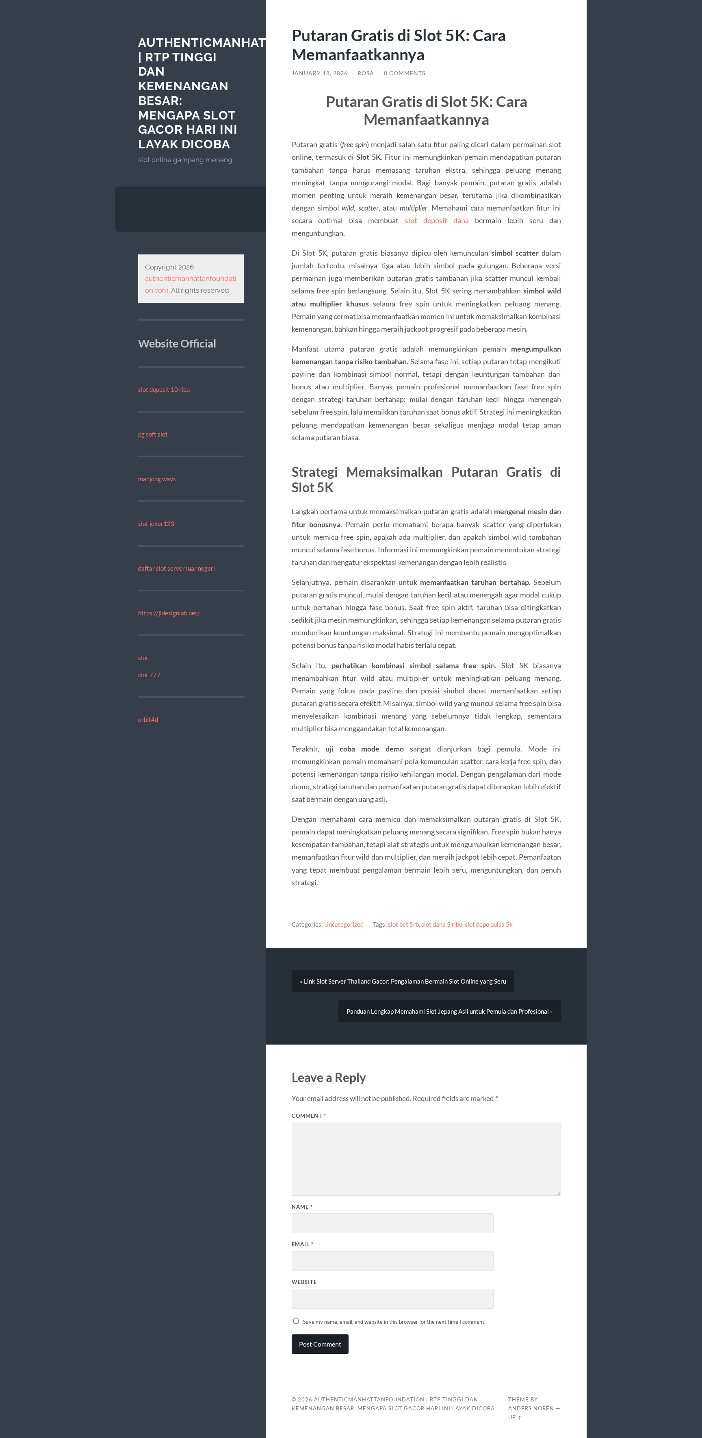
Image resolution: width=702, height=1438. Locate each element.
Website (304, 1282)
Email (303, 1244)
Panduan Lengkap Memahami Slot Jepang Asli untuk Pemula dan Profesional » (450, 1011)
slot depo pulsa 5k (489, 924)
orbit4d (148, 719)
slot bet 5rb (403, 924)
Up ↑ (515, 1417)
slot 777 (149, 674)
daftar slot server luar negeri (176, 568)
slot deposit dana (437, 220)
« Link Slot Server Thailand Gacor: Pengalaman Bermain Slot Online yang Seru (403, 981)
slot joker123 (156, 523)
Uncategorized (344, 924)
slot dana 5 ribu (441, 924)
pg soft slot (153, 434)
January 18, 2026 (320, 73)
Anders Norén (531, 1408)
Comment (309, 1115)
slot (143, 657)
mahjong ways (157, 478)
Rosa (366, 73)
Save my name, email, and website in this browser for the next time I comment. (394, 1322)
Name (302, 1206)
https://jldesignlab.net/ (169, 613)
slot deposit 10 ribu (164, 389)
